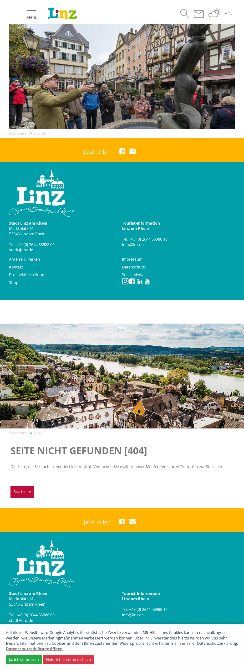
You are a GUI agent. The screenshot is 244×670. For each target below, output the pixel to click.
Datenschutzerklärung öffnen (34, 648)
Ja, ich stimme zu (24, 659)
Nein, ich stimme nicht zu (68, 659)
